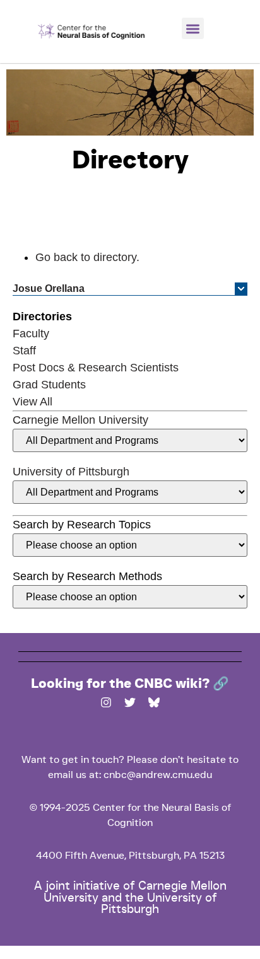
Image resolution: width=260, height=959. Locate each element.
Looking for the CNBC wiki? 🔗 (130, 684)
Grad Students (49, 384)
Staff (24, 350)
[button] (193, 29)
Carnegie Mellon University (80, 420)
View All (32, 401)
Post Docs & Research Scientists (96, 367)
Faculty (31, 333)
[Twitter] (130, 702)
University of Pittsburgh (71, 471)
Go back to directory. (87, 257)
